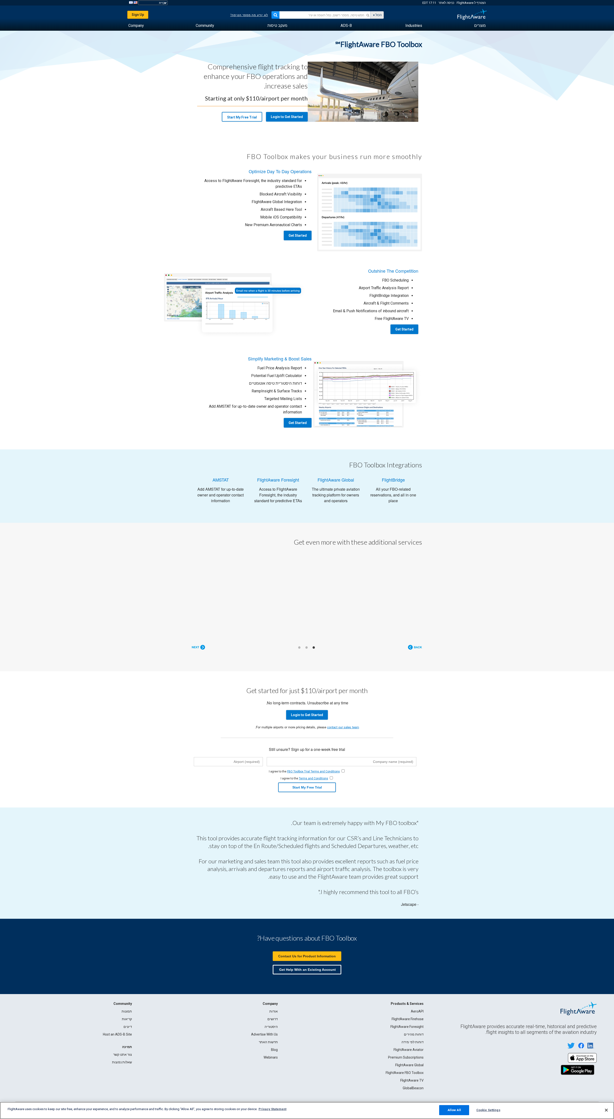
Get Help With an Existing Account (307, 969)
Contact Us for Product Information (307, 956)
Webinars (271, 1057)
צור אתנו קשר (122, 1054)
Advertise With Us (264, 1034)
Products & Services (407, 1003)
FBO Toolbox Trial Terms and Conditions (313, 771)
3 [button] (299, 647)
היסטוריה (271, 1026)
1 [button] (313, 647)
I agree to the (304, 771)
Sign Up (138, 15)
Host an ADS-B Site (117, 1034)
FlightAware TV (412, 1080)
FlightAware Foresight (407, 1026)
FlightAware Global (409, 1065)
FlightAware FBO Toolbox (405, 1072)
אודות (273, 1011)
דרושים (272, 1019)
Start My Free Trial (242, 117)
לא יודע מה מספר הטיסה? (249, 15)
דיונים (128, 1026)
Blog (274, 1049)
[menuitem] (480, 26)
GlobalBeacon (413, 1088)
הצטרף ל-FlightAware (471, 3)
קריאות (127, 1019)
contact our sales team (343, 726)
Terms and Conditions (313, 778)
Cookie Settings (488, 1110)
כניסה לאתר (446, 3)
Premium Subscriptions (406, 1057)
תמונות (127, 1011)
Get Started (298, 235)
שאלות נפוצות (122, 1062)
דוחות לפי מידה (412, 1042)
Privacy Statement (272, 1109)
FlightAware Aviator (409, 1049)
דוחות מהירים (414, 1034)
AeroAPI (417, 1011)
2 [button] (306, 647)
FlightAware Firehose (408, 1019)
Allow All (454, 1110)
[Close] (606, 1110)
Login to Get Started (287, 117)
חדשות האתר (268, 1042)
